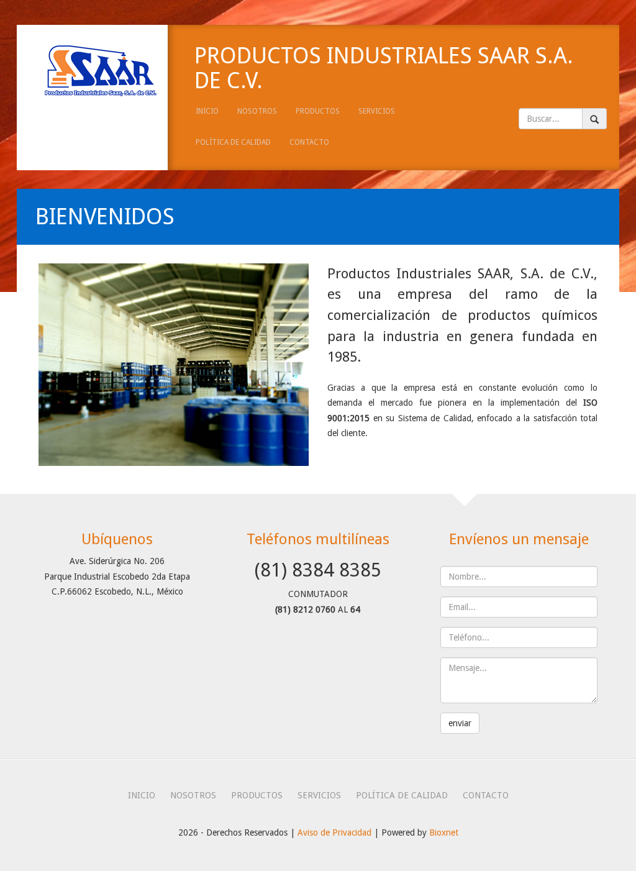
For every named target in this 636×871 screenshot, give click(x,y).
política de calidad (233, 142)
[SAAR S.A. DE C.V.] (92, 70)
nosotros (257, 111)
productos (318, 111)
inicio (207, 111)
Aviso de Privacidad (334, 832)
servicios (376, 111)
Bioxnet (443, 832)
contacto (309, 142)
